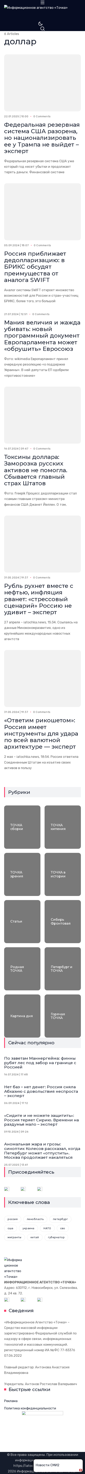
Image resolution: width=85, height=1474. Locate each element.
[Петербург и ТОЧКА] (63, 968)
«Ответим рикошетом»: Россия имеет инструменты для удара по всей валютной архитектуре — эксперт (41, 733)
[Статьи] (22, 921)
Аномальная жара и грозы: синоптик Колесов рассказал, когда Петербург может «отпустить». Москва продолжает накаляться (42, 1151)
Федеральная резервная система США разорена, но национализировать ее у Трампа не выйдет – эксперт (42, 137)
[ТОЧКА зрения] (22, 874)
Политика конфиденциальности (30, 1408)
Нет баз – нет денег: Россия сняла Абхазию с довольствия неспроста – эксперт (41, 1091)
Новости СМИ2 (47, 1465)
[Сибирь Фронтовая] (63, 921)
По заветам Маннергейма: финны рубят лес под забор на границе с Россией (40, 1063)
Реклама (11, 1401)
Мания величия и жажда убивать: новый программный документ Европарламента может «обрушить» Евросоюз (42, 335)
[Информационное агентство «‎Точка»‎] (42, 13)
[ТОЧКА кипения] (63, 827)
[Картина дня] (22, 1016)
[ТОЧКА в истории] (63, 874)
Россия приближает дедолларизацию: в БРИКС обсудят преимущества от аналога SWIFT (35, 266)
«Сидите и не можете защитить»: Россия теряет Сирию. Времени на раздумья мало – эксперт (41, 1120)
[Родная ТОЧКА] (22, 968)
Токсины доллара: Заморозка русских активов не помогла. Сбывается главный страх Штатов (35, 470)
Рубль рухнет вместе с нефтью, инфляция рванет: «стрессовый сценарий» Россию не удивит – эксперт (38, 599)
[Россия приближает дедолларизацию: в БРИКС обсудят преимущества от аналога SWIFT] (42, 211)
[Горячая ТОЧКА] (63, 1016)
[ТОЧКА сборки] (22, 827)
